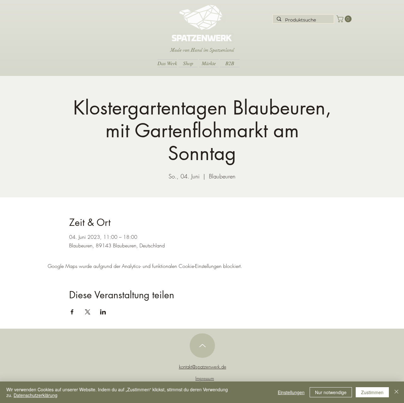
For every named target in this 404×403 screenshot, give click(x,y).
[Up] (202, 345)
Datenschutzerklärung (35, 395)
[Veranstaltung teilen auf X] (88, 311)
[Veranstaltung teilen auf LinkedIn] (103, 311)
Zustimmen (372, 392)
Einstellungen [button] (291, 392)
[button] (344, 19)
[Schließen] (396, 392)
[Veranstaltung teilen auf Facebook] (72, 311)
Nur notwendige (331, 392)
